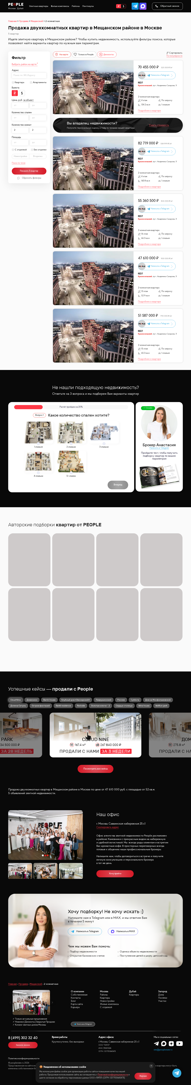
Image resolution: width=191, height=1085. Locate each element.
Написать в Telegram (159, 448)
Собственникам (79, 995)
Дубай (20, 8)
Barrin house (49, 699)
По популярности (174, 56)
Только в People (86, 54)
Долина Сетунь (18, 705)
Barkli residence (63, 705)
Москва (12, 8)
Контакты (76, 998)
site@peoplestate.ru (163, 1050)
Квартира (19, 82)
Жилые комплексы (60, 6)
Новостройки (107, 1001)
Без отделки (40, 150)
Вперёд (118, 484)
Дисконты (109, 54)
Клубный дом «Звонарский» (75, 699)
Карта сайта (77, 1004)
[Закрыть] (151, 1066)
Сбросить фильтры (31, 178)
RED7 (140, 83)
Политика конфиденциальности (23, 1059)
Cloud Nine (15, 699)
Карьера (75, 1007)
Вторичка (37, 156)
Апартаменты (39, 82)
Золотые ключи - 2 (100, 705)
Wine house (144, 705)
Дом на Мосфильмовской (158, 699)
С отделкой (21, 150)
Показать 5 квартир (29, 171)
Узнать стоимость (159, 125)
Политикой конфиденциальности (113, 1075)
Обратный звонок (169, 6)
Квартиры (105, 998)
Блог (73, 1001)
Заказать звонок (23, 1045)
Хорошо (143, 1076)
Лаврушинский (103, 699)
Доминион (32, 699)
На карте (63, 54)
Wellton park (161, 705)
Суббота (135, 699)
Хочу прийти (115, 874)
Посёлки (162, 998)
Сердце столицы (124, 705)
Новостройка (20, 156)
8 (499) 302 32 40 (23, 1038)
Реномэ (121, 699)
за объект (28, 100)
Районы (76, 6)
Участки (162, 1001)
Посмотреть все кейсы (95, 769)
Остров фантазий (41, 705)
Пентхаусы (88, 6)
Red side (81, 705)
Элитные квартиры (38, 6)
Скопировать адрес (107, 827)
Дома (161, 995)
